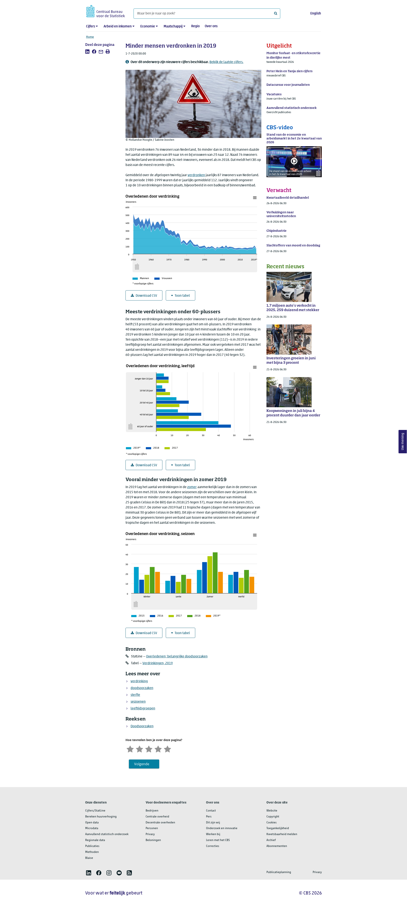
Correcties (212, 846)
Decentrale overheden (160, 822)
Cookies (271, 822)
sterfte (135, 695)
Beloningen (153, 840)
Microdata (91, 828)
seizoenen (138, 701)
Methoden (92, 852)
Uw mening (402, 441)
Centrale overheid (157, 816)
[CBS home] (105, 10)
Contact (211, 810)
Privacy (150, 834)
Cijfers (90, 26)
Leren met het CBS (218, 840)
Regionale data (95, 840)
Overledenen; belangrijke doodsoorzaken (177, 656)
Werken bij (213, 834)
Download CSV (146, 296)
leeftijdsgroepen (143, 708)
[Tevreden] (158, 748)
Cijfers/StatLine (95, 810)
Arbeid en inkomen (118, 26)
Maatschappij (173, 26)
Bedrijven (152, 810)
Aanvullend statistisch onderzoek (106, 834)
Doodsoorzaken (142, 726)
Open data (92, 822)
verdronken (196, 175)
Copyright (272, 816)
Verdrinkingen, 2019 (157, 663)
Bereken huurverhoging (101, 816)
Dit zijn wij (213, 822)
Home (90, 37)
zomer (192, 487)
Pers (209, 816)
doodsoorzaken (142, 688)
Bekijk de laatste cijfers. (226, 62)
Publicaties (92, 846)
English (315, 13)
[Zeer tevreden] (167, 748)
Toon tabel (182, 296)
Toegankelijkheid (277, 828)
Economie (147, 26)
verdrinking (139, 681)
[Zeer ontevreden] (130, 748)
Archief (271, 840)
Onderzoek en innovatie (221, 828)
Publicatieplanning (278, 872)
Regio (195, 26)
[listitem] (87, 51)
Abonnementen (276, 846)
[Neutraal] (148, 748)
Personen (152, 828)
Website (271, 810)
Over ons (211, 26)
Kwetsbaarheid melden (281, 834)
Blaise (89, 858)
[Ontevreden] (139, 748)
